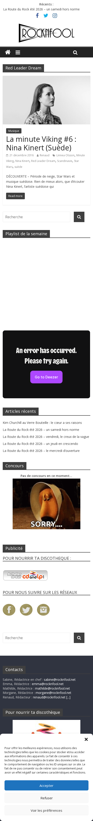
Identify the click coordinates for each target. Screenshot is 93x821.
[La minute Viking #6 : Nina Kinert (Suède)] (46, 78)
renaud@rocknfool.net (49, 697)
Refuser (46, 798)
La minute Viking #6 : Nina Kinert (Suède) (41, 143)
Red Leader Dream (43, 161)
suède (18, 167)
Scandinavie (64, 161)
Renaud (44, 155)
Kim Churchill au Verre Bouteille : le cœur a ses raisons (42, 422)
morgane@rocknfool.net (53, 692)
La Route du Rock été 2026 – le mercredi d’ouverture (41, 450)
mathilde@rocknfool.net (52, 688)
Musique (13, 131)
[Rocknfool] (46, 33)
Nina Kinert (22, 161)
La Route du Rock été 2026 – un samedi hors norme (41, 10)
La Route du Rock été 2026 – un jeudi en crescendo (40, 443)
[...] (68, 697)
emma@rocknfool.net (48, 684)
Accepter (46, 785)
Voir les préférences (46, 810)
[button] (86, 739)
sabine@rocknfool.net (60, 679)
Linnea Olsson (65, 155)
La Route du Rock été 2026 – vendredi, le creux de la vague (46, 436)
